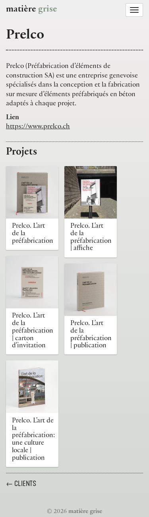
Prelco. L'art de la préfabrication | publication (91, 335)
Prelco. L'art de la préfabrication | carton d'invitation (32, 331)
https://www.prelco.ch (38, 127)
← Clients (21, 483)
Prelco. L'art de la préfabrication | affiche (91, 237)
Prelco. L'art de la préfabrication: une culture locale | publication (33, 440)
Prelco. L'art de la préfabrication (32, 234)
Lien (12, 118)
